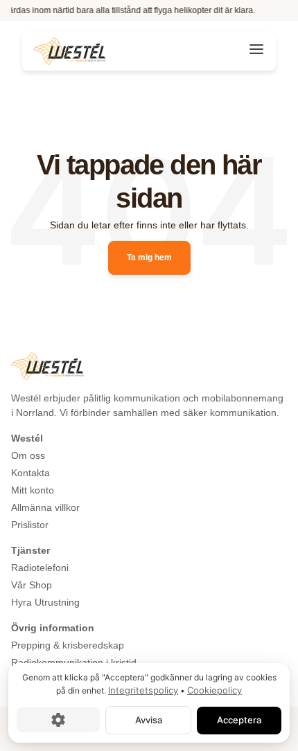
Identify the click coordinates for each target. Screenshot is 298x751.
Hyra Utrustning (45, 602)
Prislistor (30, 524)
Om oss (28, 455)
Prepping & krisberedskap (67, 645)
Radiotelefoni (40, 567)
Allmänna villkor (45, 507)
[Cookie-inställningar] (58, 719)
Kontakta (30, 472)
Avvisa (148, 719)
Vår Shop (31, 584)
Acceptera (239, 719)
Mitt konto (32, 490)
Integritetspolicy (143, 690)
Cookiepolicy (214, 690)
